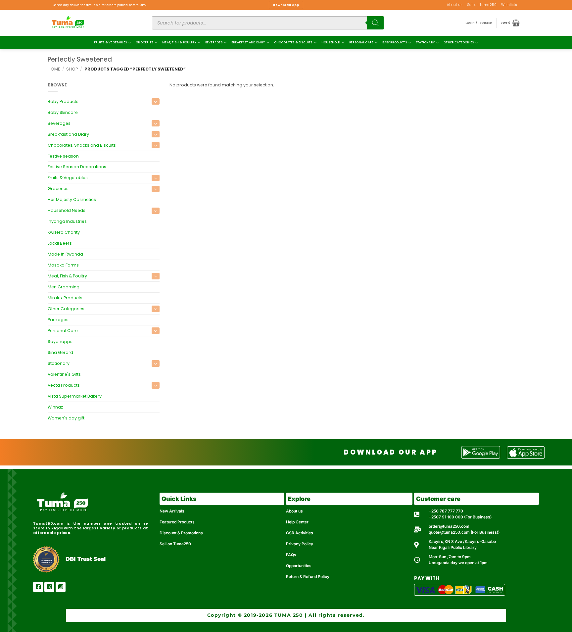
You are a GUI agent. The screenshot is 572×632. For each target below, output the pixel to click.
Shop (72, 69)
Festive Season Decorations (77, 167)
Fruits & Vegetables (110, 42)
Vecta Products (64, 385)
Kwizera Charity (64, 232)
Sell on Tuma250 (482, 5)
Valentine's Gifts (64, 374)
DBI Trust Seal (86, 559)
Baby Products (394, 42)
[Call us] (521, 7)
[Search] (375, 22)
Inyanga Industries (67, 221)
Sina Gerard (60, 352)
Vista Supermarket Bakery (75, 396)
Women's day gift (66, 418)
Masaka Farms (63, 265)
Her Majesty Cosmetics (72, 199)
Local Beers (60, 243)
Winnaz (55, 407)
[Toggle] (156, 101)
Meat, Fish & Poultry (179, 42)
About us (454, 5)
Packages (58, 319)
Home (54, 69)
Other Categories (459, 42)
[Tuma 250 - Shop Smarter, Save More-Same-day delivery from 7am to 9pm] (92, 23)
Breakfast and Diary (248, 42)
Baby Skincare (63, 112)
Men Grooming (63, 287)
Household (330, 42)
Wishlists (509, 5)
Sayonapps (60, 341)
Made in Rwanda (65, 254)
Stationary (425, 42)
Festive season (63, 156)
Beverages (213, 42)
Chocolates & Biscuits (293, 42)
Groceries (144, 42)
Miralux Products (65, 298)
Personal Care (361, 42)
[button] (478, 23)
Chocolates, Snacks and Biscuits (82, 145)
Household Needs (66, 210)
